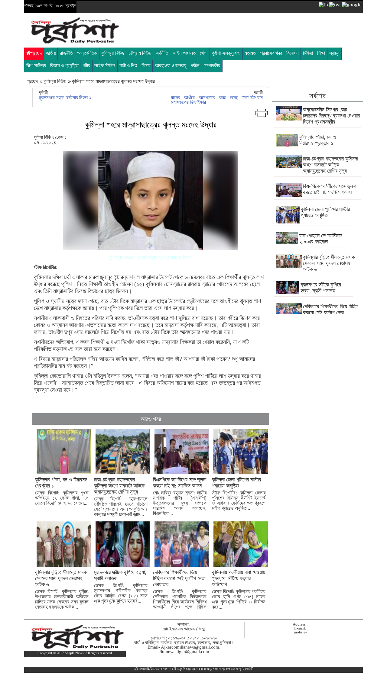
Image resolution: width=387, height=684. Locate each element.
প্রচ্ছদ (36, 53)
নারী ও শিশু (128, 65)
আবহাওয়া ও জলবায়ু (170, 65)
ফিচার (146, 65)
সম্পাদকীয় (212, 65)
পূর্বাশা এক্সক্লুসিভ (226, 53)
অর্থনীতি (161, 53)
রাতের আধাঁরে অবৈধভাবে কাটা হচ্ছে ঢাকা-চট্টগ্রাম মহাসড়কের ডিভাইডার (217, 100)
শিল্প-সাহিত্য (36, 65)
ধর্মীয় (86, 65)
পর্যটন (195, 65)
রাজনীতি (66, 53)
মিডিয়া (308, 53)
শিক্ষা (321, 53)
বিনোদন (292, 53)
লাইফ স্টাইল (104, 65)
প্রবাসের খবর (271, 53)
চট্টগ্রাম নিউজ (139, 53)
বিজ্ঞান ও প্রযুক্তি (64, 65)
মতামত (250, 53)
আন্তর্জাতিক (87, 53)
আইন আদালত (184, 53)
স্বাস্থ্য (334, 53)
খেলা (203, 53)
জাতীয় (51, 53)
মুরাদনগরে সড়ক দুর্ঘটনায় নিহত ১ (65, 98)
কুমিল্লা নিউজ (112, 53)
